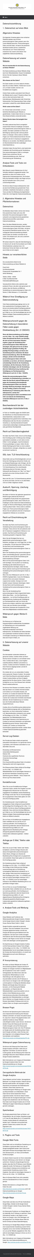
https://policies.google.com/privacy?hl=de (14, 1193)
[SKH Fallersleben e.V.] (17, 6)
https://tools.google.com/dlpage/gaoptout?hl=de (16, 1038)
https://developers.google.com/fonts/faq (14, 1189)
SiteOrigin (29, 1253)
